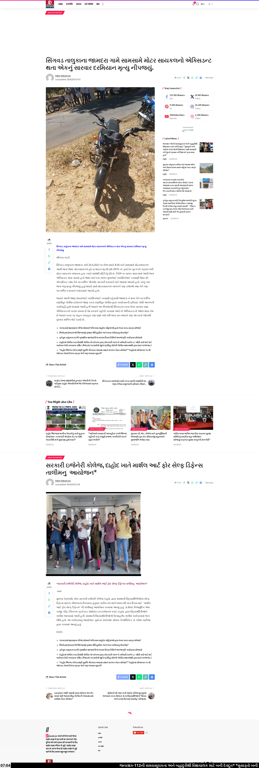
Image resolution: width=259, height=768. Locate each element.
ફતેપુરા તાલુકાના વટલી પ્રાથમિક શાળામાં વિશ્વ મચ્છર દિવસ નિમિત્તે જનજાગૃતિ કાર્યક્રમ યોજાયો (100, 337)
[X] (200, 96)
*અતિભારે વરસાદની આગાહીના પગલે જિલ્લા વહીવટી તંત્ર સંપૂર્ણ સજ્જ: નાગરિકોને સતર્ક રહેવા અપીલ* (107, 436)
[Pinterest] (175, 106)
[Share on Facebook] (184, 78)
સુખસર (165, 218)
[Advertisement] (129, 35)
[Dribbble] (200, 116)
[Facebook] (175, 96)
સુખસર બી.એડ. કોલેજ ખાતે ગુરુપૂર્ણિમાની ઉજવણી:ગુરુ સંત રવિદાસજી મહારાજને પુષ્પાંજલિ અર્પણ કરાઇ (149, 436)
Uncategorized (55, 13)
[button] (103, 4)
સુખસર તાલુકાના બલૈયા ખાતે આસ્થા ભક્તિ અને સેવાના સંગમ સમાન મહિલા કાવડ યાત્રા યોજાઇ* (179, 167)
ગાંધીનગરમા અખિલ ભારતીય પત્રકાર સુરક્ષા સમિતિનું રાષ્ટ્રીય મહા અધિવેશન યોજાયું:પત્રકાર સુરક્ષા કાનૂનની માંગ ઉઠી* (192, 436)
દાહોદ (165, 159)
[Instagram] (200, 106)
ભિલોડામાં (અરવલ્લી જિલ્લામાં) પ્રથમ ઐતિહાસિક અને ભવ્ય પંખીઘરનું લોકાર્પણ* (94, 332)
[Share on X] (188, 78)
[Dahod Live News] (50, 4)
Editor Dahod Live (63, 76)
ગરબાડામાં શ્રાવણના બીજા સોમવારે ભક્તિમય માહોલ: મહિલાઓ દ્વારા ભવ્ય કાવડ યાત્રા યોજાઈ (100, 328)
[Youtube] (175, 116)
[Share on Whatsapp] (192, 78)
